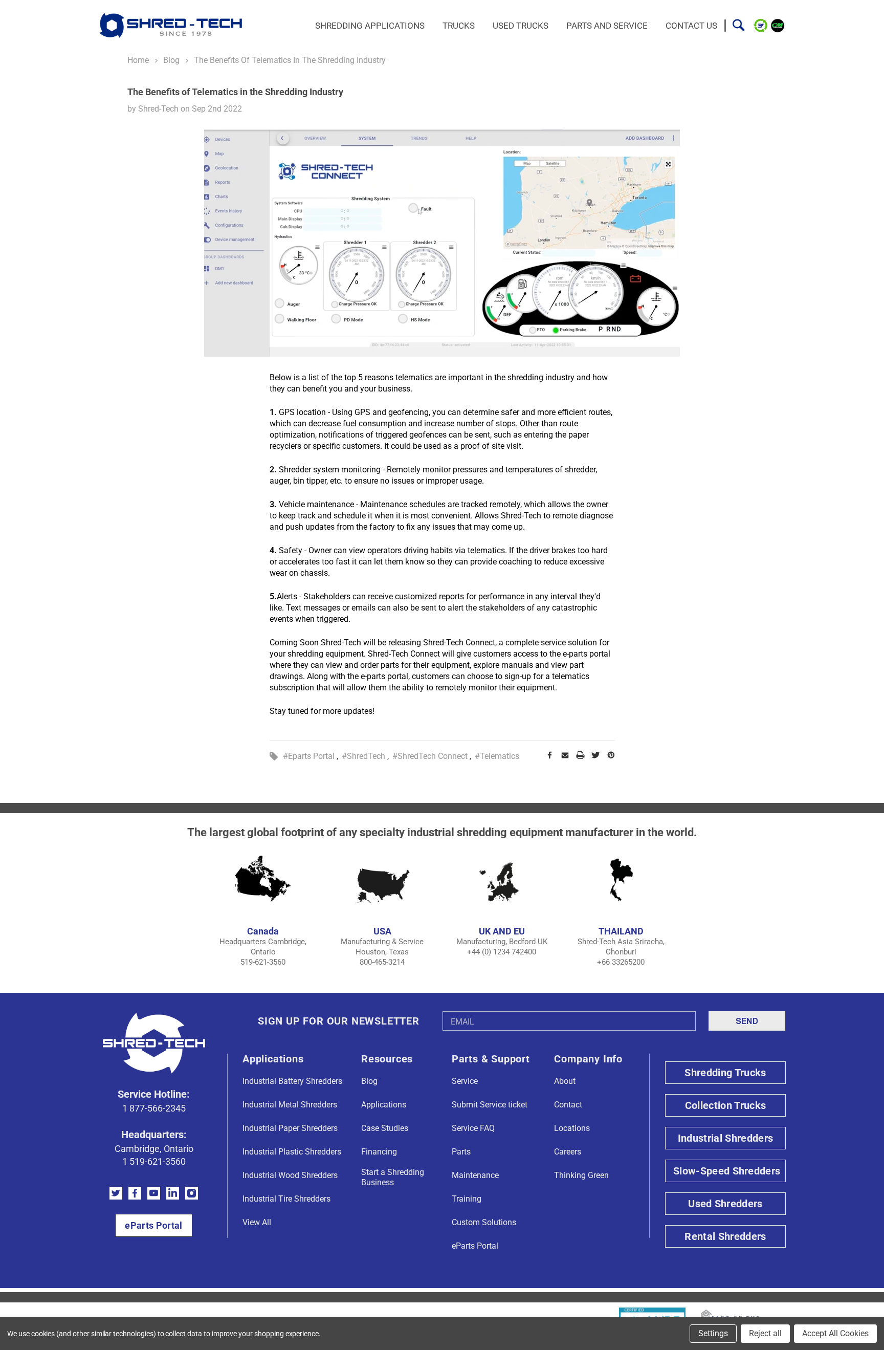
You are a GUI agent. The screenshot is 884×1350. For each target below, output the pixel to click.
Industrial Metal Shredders (289, 1104)
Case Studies (384, 1128)
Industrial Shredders (725, 1138)
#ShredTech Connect (430, 756)
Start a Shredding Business (392, 1177)
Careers (567, 1152)
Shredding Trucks (725, 1072)
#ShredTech (363, 756)
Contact (568, 1104)
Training (466, 1199)
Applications (383, 1104)
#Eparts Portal (309, 756)
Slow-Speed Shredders (726, 1171)
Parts (461, 1152)
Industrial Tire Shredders (286, 1199)
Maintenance (475, 1175)
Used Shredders (725, 1203)
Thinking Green (581, 1175)
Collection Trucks (725, 1105)
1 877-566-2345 (154, 1108)
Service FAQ (473, 1128)
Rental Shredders (725, 1236)
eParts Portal (153, 1225)
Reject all (765, 1333)
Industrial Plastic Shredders (291, 1152)
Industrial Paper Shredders (290, 1128)
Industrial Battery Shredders (292, 1081)
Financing (379, 1152)
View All (256, 1222)
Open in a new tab (115, 1193)
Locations (572, 1128)
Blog (369, 1081)
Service (465, 1081)
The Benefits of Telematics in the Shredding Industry (235, 91)
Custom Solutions (484, 1222)
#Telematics (497, 756)
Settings (713, 1333)
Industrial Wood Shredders (290, 1175)
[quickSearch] (738, 25)
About (565, 1081)
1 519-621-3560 (154, 1161)
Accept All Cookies (835, 1333)
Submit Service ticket (489, 1104)
